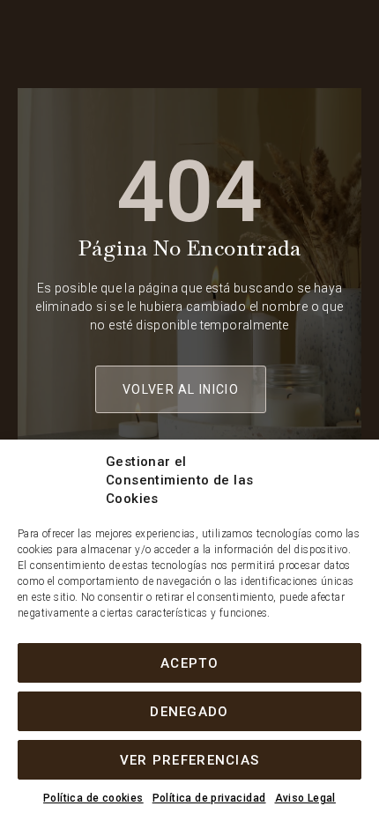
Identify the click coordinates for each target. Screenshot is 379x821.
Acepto (189, 663)
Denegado (189, 712)
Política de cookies (93, 798)
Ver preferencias (190, 760)
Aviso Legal (305, 798)
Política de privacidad (209, 798)
